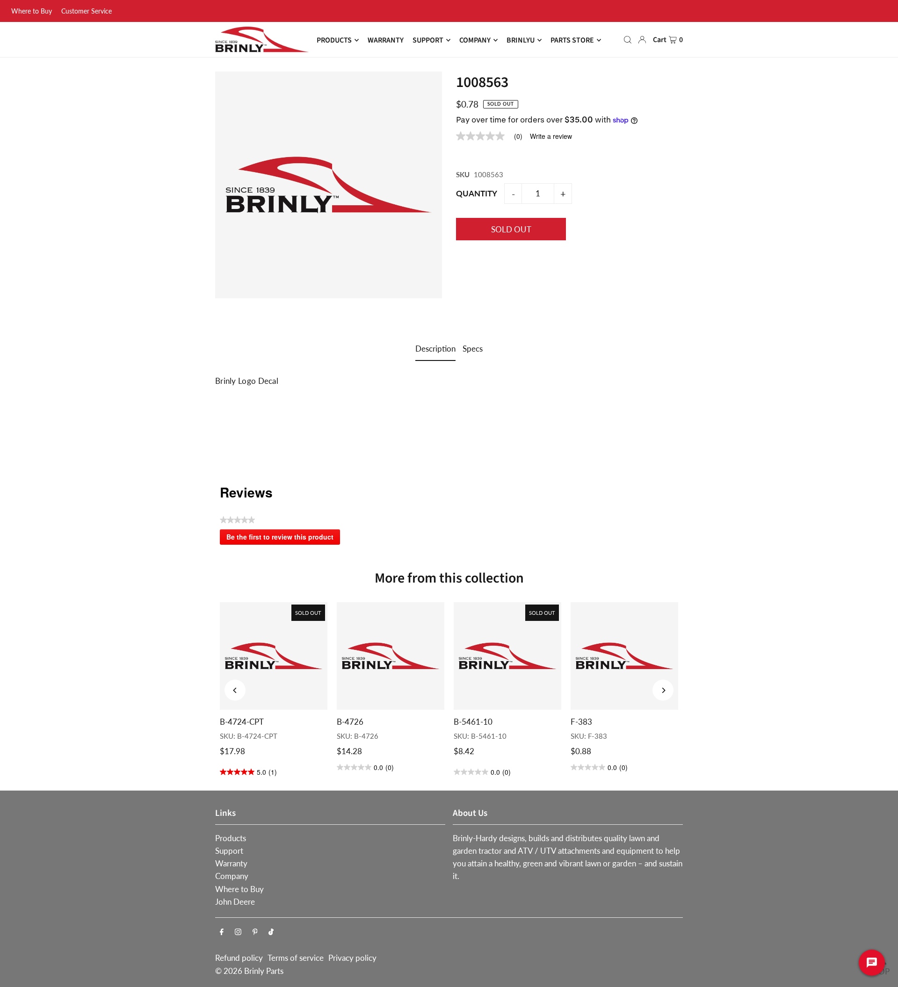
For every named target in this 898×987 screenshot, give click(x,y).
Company (231, 876)
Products (230, 838)
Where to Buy (31, 11)
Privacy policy (352, 958)
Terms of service (296, 958)
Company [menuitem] (475, 40)
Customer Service (86, 11)
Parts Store (572, 40)
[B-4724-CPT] (273, 656)
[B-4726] (390, 656)
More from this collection (449, 578)
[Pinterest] (255, 932)
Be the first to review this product (283, 538)
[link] (493, 136)
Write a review (551, 136)
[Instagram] (238, 932)
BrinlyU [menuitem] (521, 40)
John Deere (235, 902)
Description (435, 348)
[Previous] (235, 690)
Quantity (476, 193)
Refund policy (239, 958)
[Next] (663, 690)
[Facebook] (222, 932)
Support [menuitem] (428, 40)
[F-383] (624, 656)
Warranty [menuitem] (386, 40)
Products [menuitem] (334, 40)
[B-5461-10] (507, 656)
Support (229, 851)
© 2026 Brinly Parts (249, 971)
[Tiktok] (271, 932)
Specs (473, 348)
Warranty (231, 863)
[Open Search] (627, 39)
